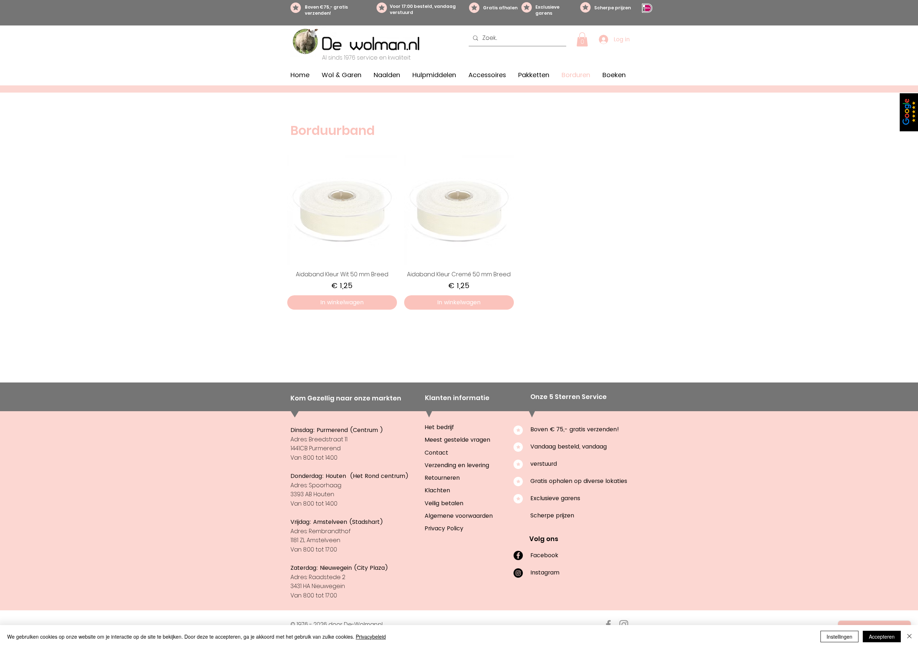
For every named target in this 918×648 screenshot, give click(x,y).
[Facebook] (518, 555)
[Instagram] (518, 573)
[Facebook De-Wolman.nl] (608, 624)
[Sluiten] (909, 636)
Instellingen (839, 636)
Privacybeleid (371, 636)
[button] (582, 39)
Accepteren (882, 636)
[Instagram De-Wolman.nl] (624, 624)
